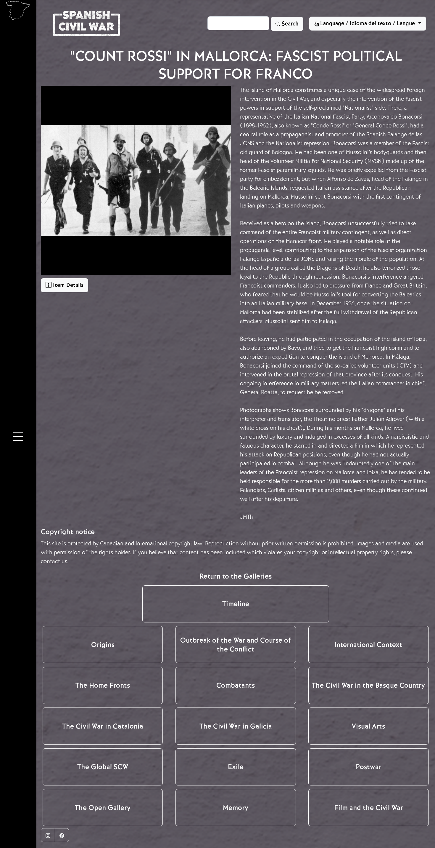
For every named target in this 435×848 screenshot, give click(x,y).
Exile (236, 766)
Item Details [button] (67, 285)
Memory (235, 807)
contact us (54, 561)
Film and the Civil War (368, 807)
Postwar (368, 766)
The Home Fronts (102, 685)
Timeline (235, 603)
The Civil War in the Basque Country (368, 685)
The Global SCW (102, 766)
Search (289, 23)
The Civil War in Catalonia (102, 726)
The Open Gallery (102, 807)
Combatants (235, 685)
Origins (103, 644)
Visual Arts (368, 726)
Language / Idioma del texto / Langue (367, 23)
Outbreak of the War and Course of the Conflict (235, 645)
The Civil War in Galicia (235, 726)
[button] (18, 437)
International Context (368, 644)
